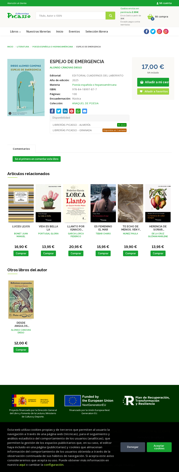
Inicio (10, 46)
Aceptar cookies (159, 447)
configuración (53, 465)
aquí (22, 465)
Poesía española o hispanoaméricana (53, 46)
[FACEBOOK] (146, 31)
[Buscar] (110, 16)
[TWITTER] (153, 31)
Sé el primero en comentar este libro (36, 159)
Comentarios (21, 148)
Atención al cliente (17, 3)
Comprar (21, 253)
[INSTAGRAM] (159, 31)
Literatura (23, 46)
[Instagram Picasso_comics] (166, 31)
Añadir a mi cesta (156, 82)
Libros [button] (14, 31)
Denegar (132, 447)
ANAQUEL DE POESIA (85, 103)
